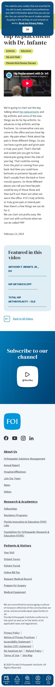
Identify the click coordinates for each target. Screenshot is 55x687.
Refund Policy (33, 651)
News (7, 485)
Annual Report (12, 465)
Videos (7, 492)
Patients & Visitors (17, 545)
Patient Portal (12, 566)
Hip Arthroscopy (19, 284)
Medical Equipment (15, 592)
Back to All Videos (23, 319)
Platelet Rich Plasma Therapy (21, 63)
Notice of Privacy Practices (19, 637)
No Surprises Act (13, 651)
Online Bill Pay (12, 572)
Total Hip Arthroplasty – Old (21, 300)
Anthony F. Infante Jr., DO (23, 269)
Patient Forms (12, 559)
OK (27, 29)
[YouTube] (14, 438)
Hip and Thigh (13, 57)
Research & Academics (21, 501)
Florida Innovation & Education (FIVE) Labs (25, 523)
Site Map (27, 655)
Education (26, 51)
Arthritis (10, 51)
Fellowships (10, 509)
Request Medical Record (18, 579)
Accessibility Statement (17, 642)
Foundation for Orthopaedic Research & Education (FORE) (26, 533)
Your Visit (9, 552)
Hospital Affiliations (15, 472)
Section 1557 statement (17, 646)
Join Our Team (12, 478)
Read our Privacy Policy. (31, 23)
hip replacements (29, 112)
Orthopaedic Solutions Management (24, 459)
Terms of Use (11, 655)
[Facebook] (6, 438)
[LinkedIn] (31, 438)
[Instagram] (23, 438)
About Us (10, 451)
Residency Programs (16, 515)
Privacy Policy (12, 633)
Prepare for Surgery (15, 585)
